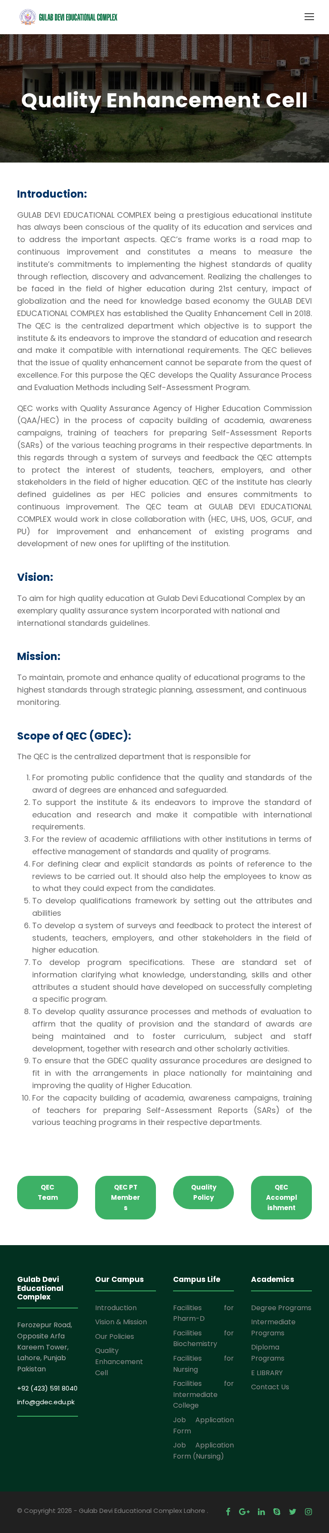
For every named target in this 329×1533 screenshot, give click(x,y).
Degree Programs (281, 1308)
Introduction (116, 1308)
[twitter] (292, 1512)
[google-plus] (244, 1512)
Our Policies (114, 1336)
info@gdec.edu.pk (46, 1401)
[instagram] (308, 1512)
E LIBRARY (267, 1373)
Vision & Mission (121, 1322)
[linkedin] (261, 1512)
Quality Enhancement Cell (119, 1361)
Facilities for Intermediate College (203, 1394)
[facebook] (228, 1512)
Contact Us (270, 1387)
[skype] (276, 1512)
